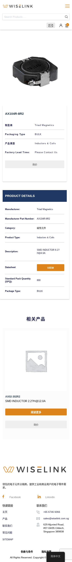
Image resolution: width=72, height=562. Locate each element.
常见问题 (7, 532)
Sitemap (7, 539)
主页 (4, 511)
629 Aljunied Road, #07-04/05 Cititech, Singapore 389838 (53, 528)
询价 (34, 164)
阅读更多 (36, 412)
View (50, 267)
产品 (4, 518)
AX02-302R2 (12, 396)
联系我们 (7, 525)
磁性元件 (41, 228)
